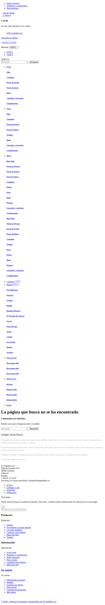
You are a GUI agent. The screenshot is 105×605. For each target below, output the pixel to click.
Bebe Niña (10, 218)
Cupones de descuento (16, 590)
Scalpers (10, 352)
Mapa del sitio (13, 535)
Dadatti (9, 347)
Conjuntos (10, 77)
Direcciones (12, 587)
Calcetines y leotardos (15, 98)
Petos (9, 192)
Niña (9, 109)
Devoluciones (12, 8)
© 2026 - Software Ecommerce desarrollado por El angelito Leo (28, 601)
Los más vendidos (14, 530)
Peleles (9, 187)
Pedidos (10, 582)
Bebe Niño (10, 161)
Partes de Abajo (13, 130)
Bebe (9, 156)
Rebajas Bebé (12, 400)
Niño (9, 67)
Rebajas (10, 384)
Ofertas (10, 525)
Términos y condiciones (17, 6)
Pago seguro (12, 560)
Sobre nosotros (13, 3)
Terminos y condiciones (17, 555)
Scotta (9, 332)
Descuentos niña (13, 368)
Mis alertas (11, 592)
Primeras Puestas (13, 166)
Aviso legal (11, 552)
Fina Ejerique (12, 326)
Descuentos (12, 358)
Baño (9, 93)
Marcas (13, 284)
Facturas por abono (15, 585)
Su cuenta (6, 570)
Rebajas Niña (12, 395)
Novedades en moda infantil (19, 527)
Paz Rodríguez (12, 290)
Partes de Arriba (13, 83)
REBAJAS (11, 379)
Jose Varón (11, 342)
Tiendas (10, 537)
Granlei (10, 300)
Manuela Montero (14, 311)
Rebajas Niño (12, 389)
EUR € (10, 52)
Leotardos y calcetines (15, 208)
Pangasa (10, 295)
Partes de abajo (12, 88)
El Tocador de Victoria (15, 316)
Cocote (9, 321)
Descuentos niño (13, 363)
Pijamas (10, 203)
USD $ (10, 54)
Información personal (16, 580)
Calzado (13, 281)
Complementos (12, 103)
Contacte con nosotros (16, 532)
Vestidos (10, 135)
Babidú (9, 306)
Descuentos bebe (13, 374)
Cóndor (9, 337)
